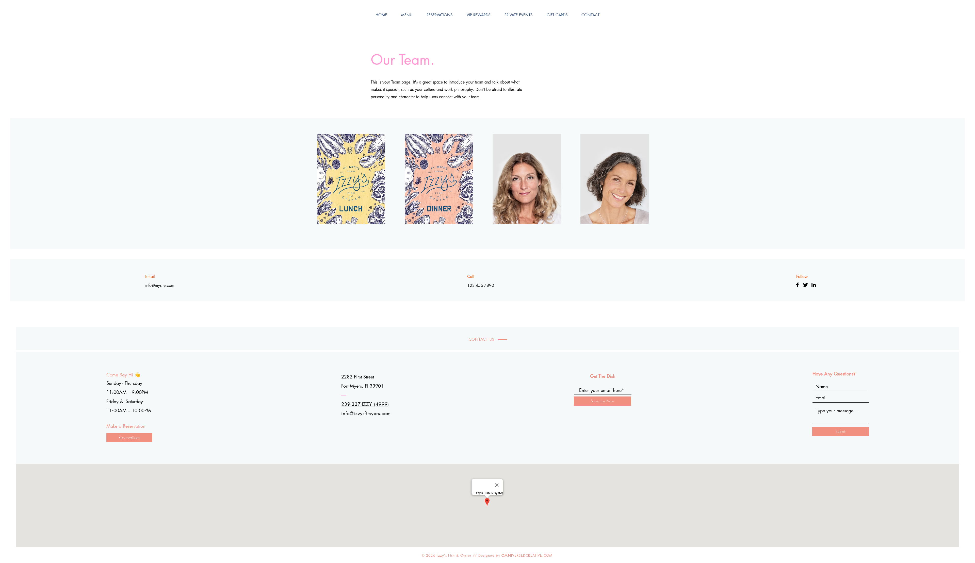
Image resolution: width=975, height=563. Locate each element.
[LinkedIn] (813, 285)
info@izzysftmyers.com (366, 413)
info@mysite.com (159, 285)
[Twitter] (805, 285)
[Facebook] (797, 285)
